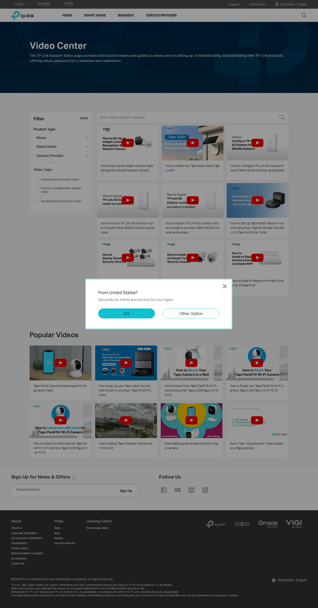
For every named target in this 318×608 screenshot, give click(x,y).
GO (126, 313)
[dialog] (159, 304)
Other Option (190, 313)
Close (225, 286)
